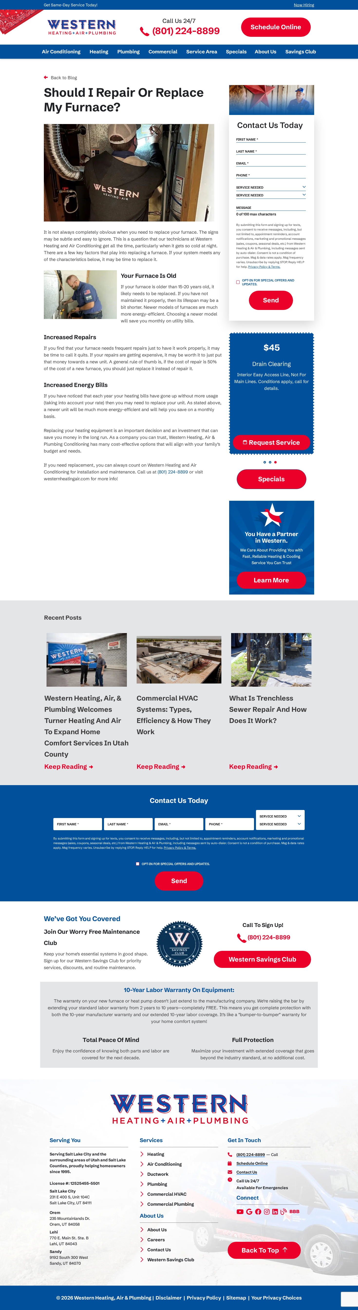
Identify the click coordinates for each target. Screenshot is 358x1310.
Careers (156, 1240)
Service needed (249, 187)
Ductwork (158, 1174)
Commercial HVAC (167, 1194)
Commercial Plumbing (170, 1204)
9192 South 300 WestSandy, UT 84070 (69, 1260)
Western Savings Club (262, 959)
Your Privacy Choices (276, 1298)
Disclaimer (169, 1298)
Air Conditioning (164, 1164)
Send (271, 300)
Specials (271, 479)
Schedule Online (275, 27)
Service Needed (273, 816)
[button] (265, 462)
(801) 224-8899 (185, 31)
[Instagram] (267, 1213)
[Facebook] (258, 1213)
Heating (155, 1154)
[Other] (249, 1213)
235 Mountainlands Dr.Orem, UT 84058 (70, 1221)
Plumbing (157, 1184)
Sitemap (236, 1298)
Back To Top (260, 1250)
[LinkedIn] (275, 1213)
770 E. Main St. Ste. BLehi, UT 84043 (69, 1240)
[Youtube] (240, 1213)
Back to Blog (64, 77)
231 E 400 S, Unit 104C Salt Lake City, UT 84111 (71, 1199)
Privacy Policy (204, 1298)
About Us (157, 1230)
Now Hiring (304, 4)
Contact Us (159, 1249)
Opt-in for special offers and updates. (268, 282)
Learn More (271, 580)
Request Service (274, 442)
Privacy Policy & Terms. (264, 267)
